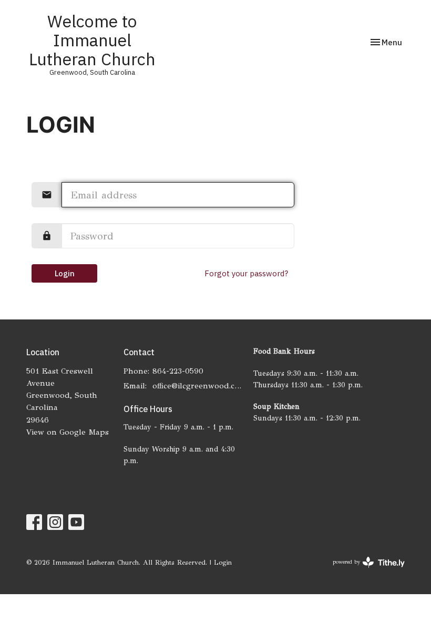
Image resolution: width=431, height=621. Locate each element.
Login (65, 273)
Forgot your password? (246, 273)
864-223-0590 (177, 371)
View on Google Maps (67, 432)
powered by (362, 571)
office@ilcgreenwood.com (197, 385)
